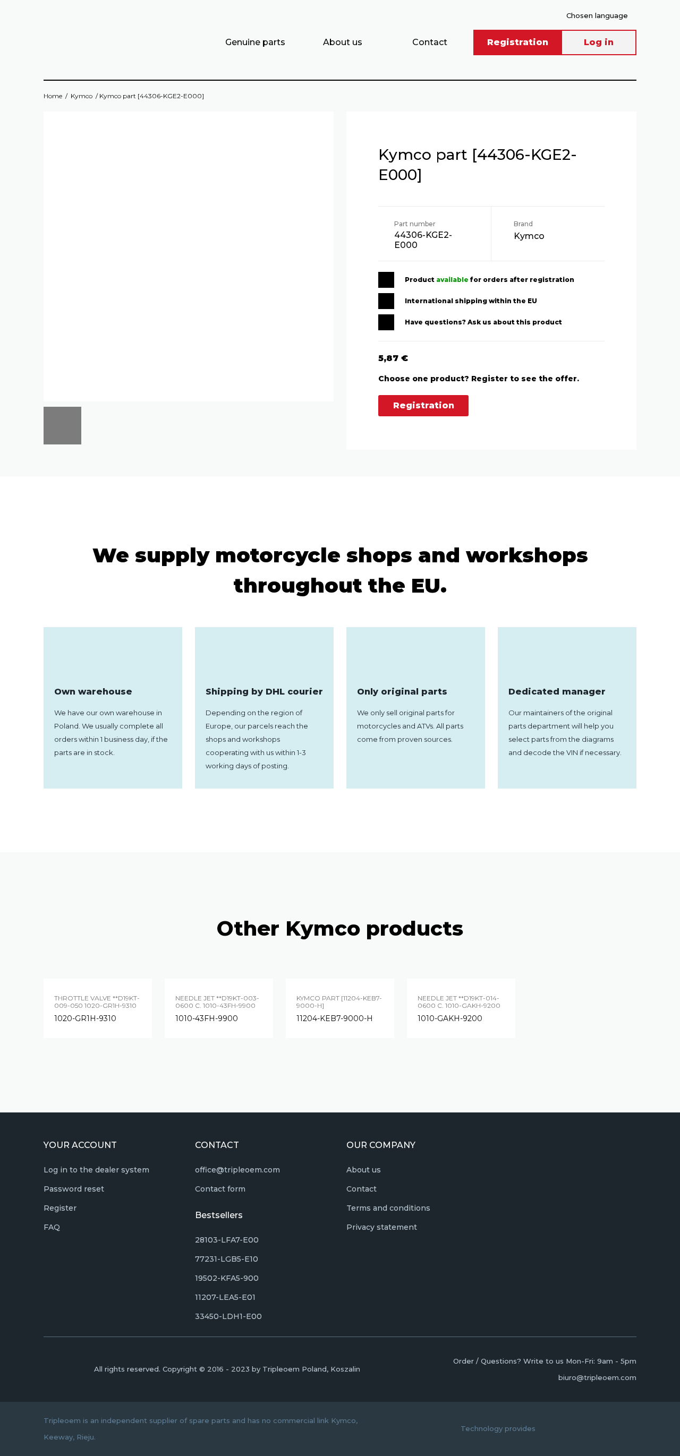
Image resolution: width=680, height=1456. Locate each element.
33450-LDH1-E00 (228, 1316)
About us (342, 42)
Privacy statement (381, 1227)
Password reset (74, 1189)
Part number (415, 224)
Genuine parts (255, 42)
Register (60, 1208)
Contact (429, 42)
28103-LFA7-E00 (227, 1240)
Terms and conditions (388, 1208)
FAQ (52, 1227)
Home (53, 96)
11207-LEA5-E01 (225, 1297)
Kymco (81, 96)
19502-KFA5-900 (227, 1278)
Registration (517, 42)
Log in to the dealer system (96, 1170)
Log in (599, 42)
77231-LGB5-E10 (226, 1259)
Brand (523, 224)
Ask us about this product (515, 322)
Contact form (220, 1189)
